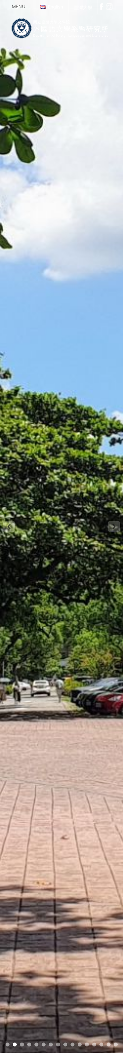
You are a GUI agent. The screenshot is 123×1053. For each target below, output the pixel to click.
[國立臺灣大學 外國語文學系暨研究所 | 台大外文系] (61, 27)
